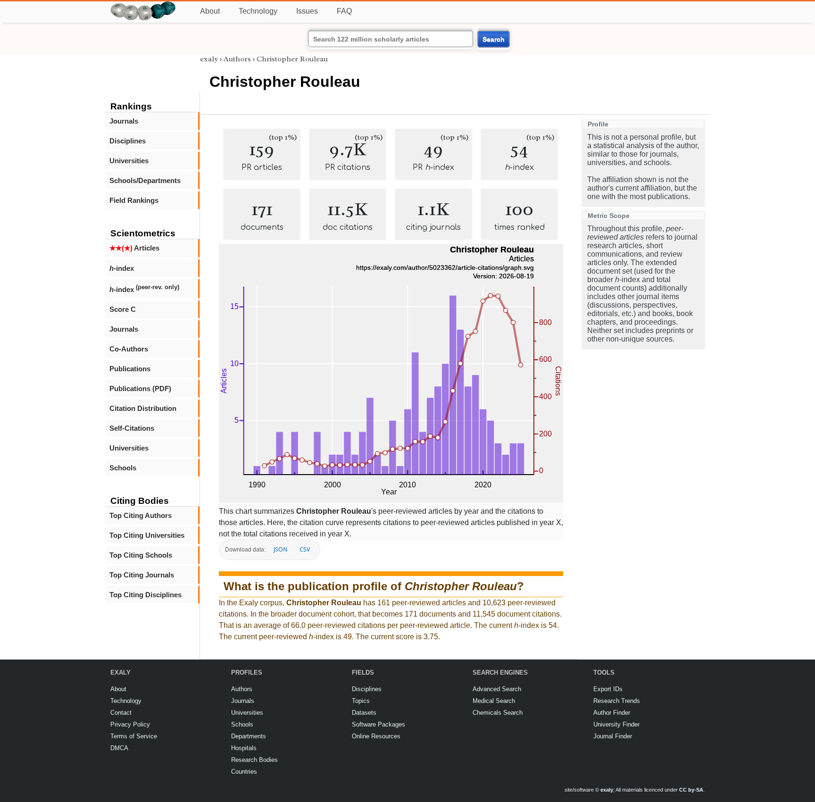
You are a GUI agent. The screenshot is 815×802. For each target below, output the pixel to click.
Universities (129, 161)
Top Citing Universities (146, 535)
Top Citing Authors (140, 515)
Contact (121, 712)
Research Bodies (254, 759)
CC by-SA (691, 790)
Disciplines (127, 141)
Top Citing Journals (141, 575)
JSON (280, 549)
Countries (244, 771)
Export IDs (608, 689)
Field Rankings (133, 200)
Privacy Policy (130, 724)
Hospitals (244, 748)
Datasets (364, 712)
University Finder (616, 724)
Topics (361, 700)
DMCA (119, 748)
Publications (129, 369)
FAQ (344, 11)
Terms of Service (133, 736)
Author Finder (611, 712)
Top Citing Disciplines (145, 595)
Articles (134, 248)
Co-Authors (128, 349)
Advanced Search (497, 689)
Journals (123, 121)
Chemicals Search (498, 712)
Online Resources (376, 736)
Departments (248, 736)
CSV (304, 549)
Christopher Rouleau (292, 59)
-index (121, 268)
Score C (122, 309)
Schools (122, 468)
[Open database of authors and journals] (143, 5)
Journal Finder (612, 736)
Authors (237, 59)
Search (493, 39)
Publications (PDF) (140, 388)
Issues (307, 11)
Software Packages (378, 724)
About (210, 11)
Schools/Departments (145, 180)
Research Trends (616, 700)
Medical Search (494, 700)
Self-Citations (131, 428)
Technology (258, 11)
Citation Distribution (142, 408)
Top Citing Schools (140, 555)
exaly (209, 59)
